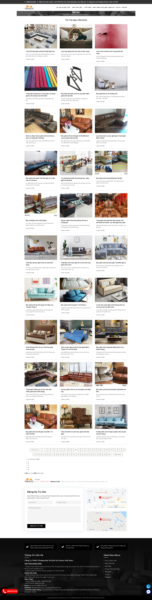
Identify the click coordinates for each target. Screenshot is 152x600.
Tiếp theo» (118, 454)
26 (48, 454)
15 (95, 450)
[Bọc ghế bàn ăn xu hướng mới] (111, 78)
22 (124, 450)
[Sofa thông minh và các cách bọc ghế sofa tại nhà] (41, 332)
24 (39, 454)
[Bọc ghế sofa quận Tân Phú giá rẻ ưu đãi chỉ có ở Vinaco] (41, 163)
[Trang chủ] (57, 7)
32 (74, 454)
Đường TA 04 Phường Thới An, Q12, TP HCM (103, 2)
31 (69, 454)
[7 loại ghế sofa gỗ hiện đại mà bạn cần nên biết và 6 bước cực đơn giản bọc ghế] (111, 205)
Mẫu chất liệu (77, 7)
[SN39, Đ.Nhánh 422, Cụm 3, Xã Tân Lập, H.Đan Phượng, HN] (106, 521)
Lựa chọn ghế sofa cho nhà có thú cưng (75, 51)
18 (107, 450)
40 (109, 454)
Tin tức (118, 7)
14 (91, 450)
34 (83, 454)
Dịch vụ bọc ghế (64, 7)
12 (82, 450)
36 (91, 454)
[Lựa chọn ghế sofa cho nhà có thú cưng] (76, 36)
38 (100, 454)
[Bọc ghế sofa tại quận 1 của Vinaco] (76, 290)
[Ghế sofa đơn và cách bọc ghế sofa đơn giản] (76, 416)
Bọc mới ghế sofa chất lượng (36, 220)
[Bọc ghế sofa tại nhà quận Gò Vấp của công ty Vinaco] (41, 290)
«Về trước (34, 450)
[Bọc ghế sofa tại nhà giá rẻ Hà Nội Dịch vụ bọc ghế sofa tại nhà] (76, 121)
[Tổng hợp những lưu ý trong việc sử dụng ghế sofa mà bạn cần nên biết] (41, 78)
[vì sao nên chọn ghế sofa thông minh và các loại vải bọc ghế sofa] (111, 290)
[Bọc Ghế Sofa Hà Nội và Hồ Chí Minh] (29, 7)
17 (103, 450)
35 (87, 454)
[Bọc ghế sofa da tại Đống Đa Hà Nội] (111, 163)
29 (61, 454)
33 (78, 454)
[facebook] (148, 591)
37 (96, 454)
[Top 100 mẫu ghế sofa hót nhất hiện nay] (41, 36)
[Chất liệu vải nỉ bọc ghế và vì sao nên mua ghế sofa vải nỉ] (76, 247)
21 (119, 450)
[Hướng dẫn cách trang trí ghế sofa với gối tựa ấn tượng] (111, 416)
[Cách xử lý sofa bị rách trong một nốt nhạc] (111, 36)
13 (87, 450)
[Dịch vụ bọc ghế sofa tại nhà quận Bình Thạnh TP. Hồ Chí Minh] (76, 332)
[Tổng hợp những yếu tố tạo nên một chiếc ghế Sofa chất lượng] (41, 374)
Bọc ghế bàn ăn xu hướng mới (106, 94)
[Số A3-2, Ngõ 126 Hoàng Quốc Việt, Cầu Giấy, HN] (106, 498)
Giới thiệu (88, 7)
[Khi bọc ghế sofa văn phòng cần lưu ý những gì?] (76, 205)
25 (43, 454)
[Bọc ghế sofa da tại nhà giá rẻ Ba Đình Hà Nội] (111, 374)
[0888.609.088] (148, 586)
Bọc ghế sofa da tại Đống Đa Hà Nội (109, 178)
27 (52, 454)
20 (115, 450)
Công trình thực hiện (99, 7)
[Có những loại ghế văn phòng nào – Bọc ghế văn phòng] (76, 163)
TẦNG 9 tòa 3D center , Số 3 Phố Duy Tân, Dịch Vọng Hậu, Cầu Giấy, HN (62, 2)
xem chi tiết (30, 59)
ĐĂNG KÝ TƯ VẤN (36, 526)
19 (111, 450)
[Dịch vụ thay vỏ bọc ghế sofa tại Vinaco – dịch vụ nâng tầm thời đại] (41, 121)
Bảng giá (111, 7)
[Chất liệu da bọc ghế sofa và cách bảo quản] (41, 247)
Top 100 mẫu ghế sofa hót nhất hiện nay (40, 51)
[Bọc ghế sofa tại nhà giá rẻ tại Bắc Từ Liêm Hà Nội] (41, 416)
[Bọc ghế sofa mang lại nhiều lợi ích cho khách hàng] (111, 332)
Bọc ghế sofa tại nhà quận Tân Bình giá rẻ (111, 263)
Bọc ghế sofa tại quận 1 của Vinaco (73, 305)
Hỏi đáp (124, 7)
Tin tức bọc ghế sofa (76, 20)
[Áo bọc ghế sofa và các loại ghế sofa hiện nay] (76, 374)
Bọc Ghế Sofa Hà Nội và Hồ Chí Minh (76, 15)
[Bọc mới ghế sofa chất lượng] (41, 205)
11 (78, 450)
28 (57, 454)
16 (98, 450)
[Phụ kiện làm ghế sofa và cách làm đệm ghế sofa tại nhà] (76, 78)
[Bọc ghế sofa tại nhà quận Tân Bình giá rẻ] (111, 247)
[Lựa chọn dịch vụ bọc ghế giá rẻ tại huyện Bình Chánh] (111, 121)
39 (105, 454)
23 (35, 454)
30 (65, 454)
